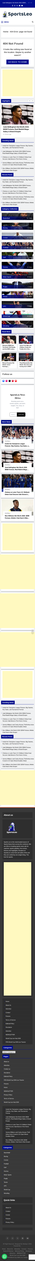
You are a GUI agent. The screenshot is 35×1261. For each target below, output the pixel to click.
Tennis (6, 1182)
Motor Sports (7, 1175)
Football (6, 122)
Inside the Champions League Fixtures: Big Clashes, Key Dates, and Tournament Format (16, 129)
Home (5, 32)
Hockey (6, 1171)
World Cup (7, 1189)
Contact (8, 1012)
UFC (5, 1186)
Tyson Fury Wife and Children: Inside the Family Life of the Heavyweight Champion (25, 349)
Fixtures (8, 1016)
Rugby (6, 1178)
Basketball (7, 1152)
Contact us (7, 1069)
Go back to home (17, 62)
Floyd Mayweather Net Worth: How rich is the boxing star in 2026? (26, 364)
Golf (5, 1167)
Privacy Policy (8, 1095)
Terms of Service (11, 1020)
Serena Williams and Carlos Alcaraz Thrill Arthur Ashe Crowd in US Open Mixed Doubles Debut (18, 1134)
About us (6, 1061)
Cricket (6, 1160)
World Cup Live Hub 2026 (13, 1038)
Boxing (6, 1156)
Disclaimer (9, 1027)
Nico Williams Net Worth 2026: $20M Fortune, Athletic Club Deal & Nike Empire (17, 518)
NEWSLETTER (10, 1034)
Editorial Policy (10, 1023)
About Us (8, 1005)
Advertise (8, 1009)
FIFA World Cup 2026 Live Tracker (16, 1042)
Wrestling (6, 341)
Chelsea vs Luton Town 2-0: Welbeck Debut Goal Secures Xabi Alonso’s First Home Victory (14, 2)
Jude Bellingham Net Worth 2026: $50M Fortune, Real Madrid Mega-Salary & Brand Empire (16, 470)
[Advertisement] (17, 82)
